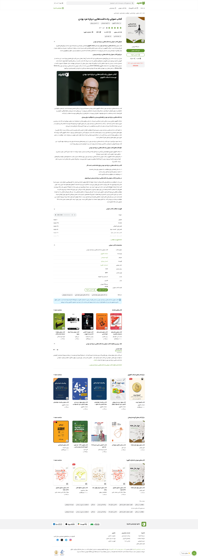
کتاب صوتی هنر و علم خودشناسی (102, 333)
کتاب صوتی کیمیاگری (63, 445)
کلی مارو (86, 449)
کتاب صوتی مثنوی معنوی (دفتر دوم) (62, 489)
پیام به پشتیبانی (126, 536)
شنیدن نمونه (134, 55)
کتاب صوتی (123, 549)
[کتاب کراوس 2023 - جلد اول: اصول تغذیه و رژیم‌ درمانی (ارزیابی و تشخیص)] (80, 432)
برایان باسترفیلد (89, 336)
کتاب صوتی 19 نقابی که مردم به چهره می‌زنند (88, 333)
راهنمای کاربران (126, 538)
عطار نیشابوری (84, 490)
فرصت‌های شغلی (141, 544)
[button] (135, 30)
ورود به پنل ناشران (110, 538)
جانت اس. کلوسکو (117, 336)
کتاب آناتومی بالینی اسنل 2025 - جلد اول (99, 446)
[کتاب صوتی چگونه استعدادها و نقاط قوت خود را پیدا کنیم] (59, 321)
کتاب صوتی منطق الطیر (82, 488)
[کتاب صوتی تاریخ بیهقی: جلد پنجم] (99, 474)
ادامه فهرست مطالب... (116, 240)
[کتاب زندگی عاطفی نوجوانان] (118, 432)
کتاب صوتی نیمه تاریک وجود (73, 333)
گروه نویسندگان (61, 336)
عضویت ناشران (111, 536)
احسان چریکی (104, 261)
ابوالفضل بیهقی (103, 492)
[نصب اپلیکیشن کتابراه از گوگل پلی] (82, 524)
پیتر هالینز (105, 336)
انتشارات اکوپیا (104, 265)
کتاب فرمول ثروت (140, 402)
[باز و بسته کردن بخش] (54, 42)
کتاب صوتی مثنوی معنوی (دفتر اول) (119, 489)
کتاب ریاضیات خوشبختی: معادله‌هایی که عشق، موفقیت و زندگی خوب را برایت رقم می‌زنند (99, 403)
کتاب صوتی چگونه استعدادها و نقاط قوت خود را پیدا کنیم (60, 333)
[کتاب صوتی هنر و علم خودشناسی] (102, 321)
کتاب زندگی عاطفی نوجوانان (119, 445)
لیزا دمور (124, 447)
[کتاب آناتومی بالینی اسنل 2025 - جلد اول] (99, 432)
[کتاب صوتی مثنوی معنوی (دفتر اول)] (118, 474)
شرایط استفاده (141, 538)
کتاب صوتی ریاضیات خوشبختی (61, 402)
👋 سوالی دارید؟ (185, 553)
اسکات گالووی (104, 253)
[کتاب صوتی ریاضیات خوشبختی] (61, 389)
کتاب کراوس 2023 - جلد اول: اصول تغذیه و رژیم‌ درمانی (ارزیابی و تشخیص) (81, 446)
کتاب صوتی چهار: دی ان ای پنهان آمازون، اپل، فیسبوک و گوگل (80, 403)
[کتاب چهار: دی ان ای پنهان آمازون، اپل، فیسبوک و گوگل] (118, 389)
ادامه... (95, 360)
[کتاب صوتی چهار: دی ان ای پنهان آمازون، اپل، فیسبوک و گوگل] (80, 389)
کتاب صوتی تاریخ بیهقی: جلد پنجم (99, 489)
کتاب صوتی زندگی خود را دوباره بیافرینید (116, 333)
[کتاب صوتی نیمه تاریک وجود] (73, 321)
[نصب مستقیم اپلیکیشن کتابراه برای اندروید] (95, 524)
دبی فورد (77, 336)
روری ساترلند (66, 447)
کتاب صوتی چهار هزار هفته (138, 445)
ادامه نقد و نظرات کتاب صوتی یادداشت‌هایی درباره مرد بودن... (105, 365)
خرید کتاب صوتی (135, 50)
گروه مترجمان (104, 257)
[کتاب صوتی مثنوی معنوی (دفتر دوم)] (61, 474)
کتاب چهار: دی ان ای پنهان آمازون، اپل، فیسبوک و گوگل (119, 403)
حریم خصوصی (141, 541)
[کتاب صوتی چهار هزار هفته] (137, 432)
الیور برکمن (142, 447)
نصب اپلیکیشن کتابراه (138, 549)
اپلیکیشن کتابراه (57, 8)
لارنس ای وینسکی (102, 449)
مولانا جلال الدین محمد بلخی (119, 492)
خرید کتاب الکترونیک (114, 549)
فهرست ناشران (111, 541)
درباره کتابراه (142, 536)
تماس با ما (127, 541)
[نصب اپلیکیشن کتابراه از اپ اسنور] (70, 524)
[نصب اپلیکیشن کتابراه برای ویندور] (57, 524)
